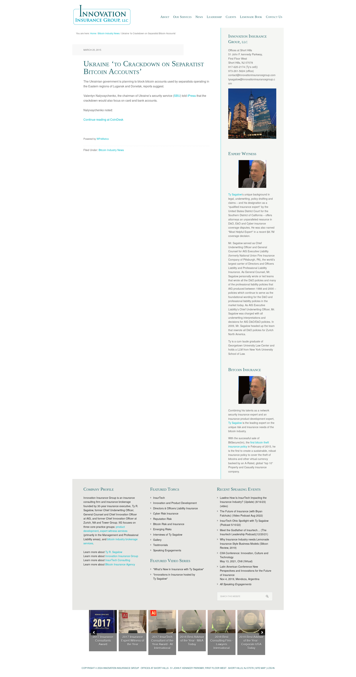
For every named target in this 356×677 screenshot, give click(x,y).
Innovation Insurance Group (103, 16)
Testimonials (160, 545)
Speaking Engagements (167, 550)
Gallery (157, 540)
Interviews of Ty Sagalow (167, 534)
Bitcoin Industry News (111, 150)
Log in (271, 667)
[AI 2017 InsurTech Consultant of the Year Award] (162, 621)
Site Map (260, 667)
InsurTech (159, 498)
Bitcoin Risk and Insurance (168, 524)
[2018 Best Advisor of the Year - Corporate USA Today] (251, 621)
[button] (94, 632)
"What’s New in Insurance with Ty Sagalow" (178, 569)
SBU (177, 95)
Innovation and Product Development (175, 503)
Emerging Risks (162, 529)
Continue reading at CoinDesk (103, 119)
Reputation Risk (162, 519)
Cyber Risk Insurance (165, 513)
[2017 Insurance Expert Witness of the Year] (132, 621)
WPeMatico (103, 138)
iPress (192, 95)
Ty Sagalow (235, 194)
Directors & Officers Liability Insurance (175, 508)
